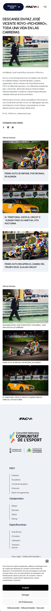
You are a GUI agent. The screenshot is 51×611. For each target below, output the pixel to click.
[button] (47, 561)
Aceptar (25, 587)
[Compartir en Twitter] (9, 127)
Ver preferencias (26, 602)
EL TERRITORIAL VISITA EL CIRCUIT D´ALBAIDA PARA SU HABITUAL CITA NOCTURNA (22, 220)
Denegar (25, 595)
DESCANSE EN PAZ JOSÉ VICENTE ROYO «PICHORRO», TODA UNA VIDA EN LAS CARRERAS (24, 326)
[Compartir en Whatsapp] (14, 127)
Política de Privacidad (28, 608)
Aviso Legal (40, 608)
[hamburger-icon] (45, 7)
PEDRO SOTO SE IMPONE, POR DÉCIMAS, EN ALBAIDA (25, 175)
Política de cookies (13, 608)
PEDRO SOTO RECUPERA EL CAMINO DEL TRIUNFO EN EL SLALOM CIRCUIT (25, 265)
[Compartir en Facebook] (5, 127)
